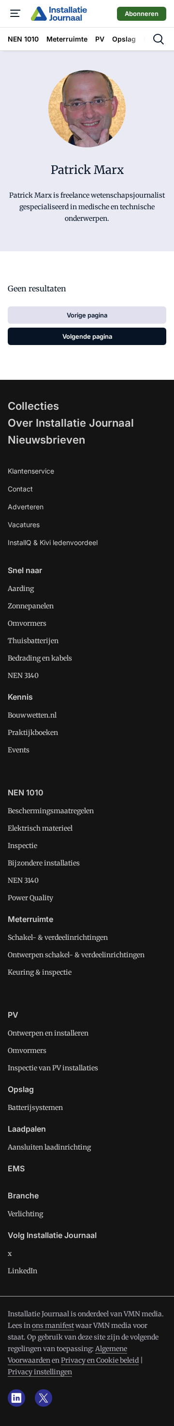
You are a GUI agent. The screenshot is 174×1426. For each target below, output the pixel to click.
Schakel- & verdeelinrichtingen (58, 937)
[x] (43, 1398)
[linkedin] (16, 1398)
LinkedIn (22, 1271)
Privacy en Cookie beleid (100, 1360)
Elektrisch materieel (40, 828)
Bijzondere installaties (44, 863)
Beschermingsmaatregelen (51, 811)
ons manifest (53, 1325)
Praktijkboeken (33, 732)
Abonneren (142, 13)
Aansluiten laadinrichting (49, 1147)
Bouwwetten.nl (32, 715)
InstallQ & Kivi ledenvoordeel (53, 542)
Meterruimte (30, 919)
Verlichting (25, 1214)
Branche (23, 1195)
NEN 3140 (23, 675)
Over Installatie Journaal (71, 423)
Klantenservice (31, 471)
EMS (16, 1168)
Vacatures (24, 524)
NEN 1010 (26, 792)
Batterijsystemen (35, 1107)
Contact (20, 489)
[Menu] (15, 13)
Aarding (21, 588)
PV (13, 1015)
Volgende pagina (87, 336)
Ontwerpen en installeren (48, 1033)
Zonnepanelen (31, 606)
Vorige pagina (87, 315)
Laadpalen (27, 1129)
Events (18, 750)
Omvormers (27, 623)
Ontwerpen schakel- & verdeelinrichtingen (76, 955)
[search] (158, 39)
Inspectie (22, 845)
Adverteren (26, 507)
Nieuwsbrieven (46, 439)
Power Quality (30, 897)
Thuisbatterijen (33, 640)
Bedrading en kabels (40, 658)
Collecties (33, 406)
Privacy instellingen (40, 1372)
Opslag (21, 1089)
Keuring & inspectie (40, 972)
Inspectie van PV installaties (53, 1068)
